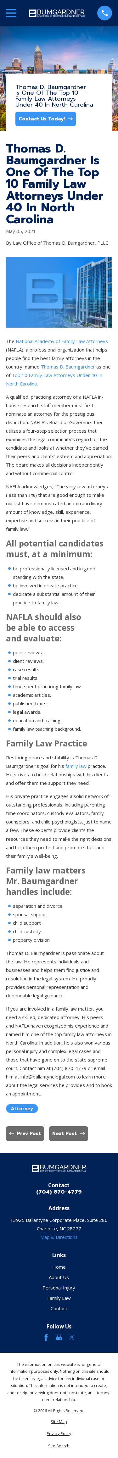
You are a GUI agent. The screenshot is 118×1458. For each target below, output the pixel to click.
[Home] (57, 13)
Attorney (22, 1108)
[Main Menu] (11, 13)
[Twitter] (72, 1337)
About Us (59, 1277)
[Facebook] (46, 1337)
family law (76, 766)
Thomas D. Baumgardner (68, 366)
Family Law (59, 1298)
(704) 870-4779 (59, 1192)
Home (59, 1267)
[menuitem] (59, 1422)
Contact (59, 1308)
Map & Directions (59, 1237)
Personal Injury (58, 1287)
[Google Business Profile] (59, 1337)
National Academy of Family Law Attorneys (62, 341)
